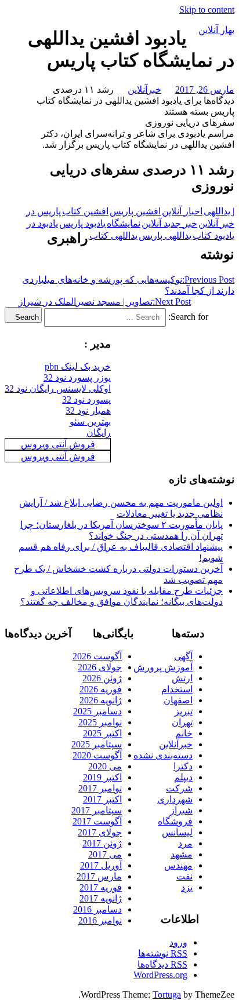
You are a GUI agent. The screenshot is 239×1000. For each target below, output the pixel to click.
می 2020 (105, 766)
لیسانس (177, 832)
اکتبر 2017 (102, 799)
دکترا (183, 766)
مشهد (182, 854)
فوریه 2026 (100, 689)
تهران (182, 722)
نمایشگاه (123, 223)
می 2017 (105, 854)
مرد (185, 843)
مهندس (178, 865)
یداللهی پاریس (165, 235)
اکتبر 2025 (102, 733)
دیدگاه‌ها (162, 964)
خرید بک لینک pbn (78, 366)
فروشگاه (175, 821)
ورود (178, 942)
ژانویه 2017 (100, 898)
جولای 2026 (100, 667)
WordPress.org (160, 975)
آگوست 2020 (97, 755)
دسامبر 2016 (97, 909)
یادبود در (42, 223)
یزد (187, 887)
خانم (184, 733)
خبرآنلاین (144, 89)
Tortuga (167, 994)
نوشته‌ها (162, 953)
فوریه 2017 (100, 887)
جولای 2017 (100, 832)
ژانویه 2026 (100, 700)
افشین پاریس (135, 211)
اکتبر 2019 (102, 777)
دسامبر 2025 (97, 711)
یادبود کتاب (213, 235)
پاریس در (43, 211)
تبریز (184, 711)
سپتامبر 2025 (96, 744)
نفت (184, 876)
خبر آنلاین (216, 223)
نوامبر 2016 (100, 920)
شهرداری (175, 799)
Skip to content (206, 9)
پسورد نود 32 (86, 399)
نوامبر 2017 (100, 788)
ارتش (182, 678)
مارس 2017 (99, 876)
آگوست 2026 (97, 656)
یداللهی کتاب (113, 235)
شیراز (181, 810)
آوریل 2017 (101, 865)
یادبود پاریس (82, 223)
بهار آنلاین (216, 30)
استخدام (177, 689)
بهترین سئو (90, 421)
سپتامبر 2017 (96, 810)
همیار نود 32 (88, 410)
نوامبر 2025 (100, 722)
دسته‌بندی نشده (163, 755)
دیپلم (183, 777)
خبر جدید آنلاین (169, 223)
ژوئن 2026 (102, 678)
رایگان (98, 432)
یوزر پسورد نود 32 (77, 377)
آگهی (183, 656)
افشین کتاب (85, 211)
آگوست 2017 (97, 821)
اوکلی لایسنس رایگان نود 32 (58, 388)
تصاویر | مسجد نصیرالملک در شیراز (105, 301)
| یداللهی (219, 211)
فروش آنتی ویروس (58, 444)
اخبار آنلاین (182, 211)
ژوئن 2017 (102, 843)
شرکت (179, 788)
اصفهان (178, 700)
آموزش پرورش (163, 667)
